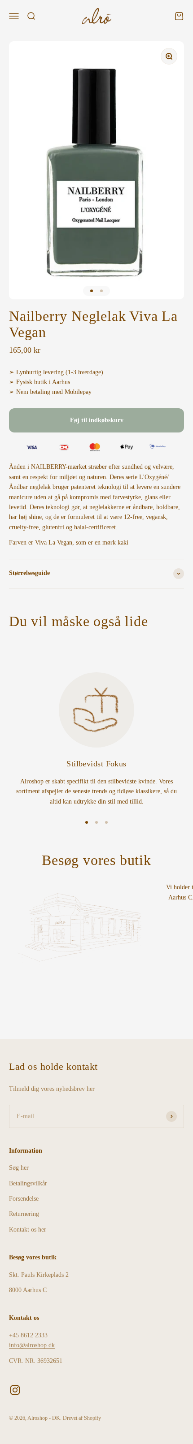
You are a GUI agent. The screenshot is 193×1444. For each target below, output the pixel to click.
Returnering (24, 1214)
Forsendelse (24, 1198)
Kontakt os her (27, 1229)
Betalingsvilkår (28, 1183)
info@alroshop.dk (32, 1345)
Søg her (19, 1167)
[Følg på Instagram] (15, 1390)
